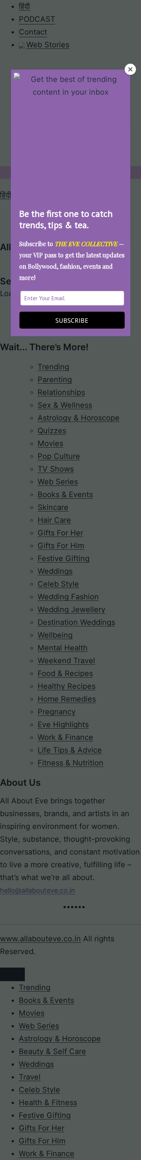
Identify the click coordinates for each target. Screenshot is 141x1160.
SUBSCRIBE (71, 320)
